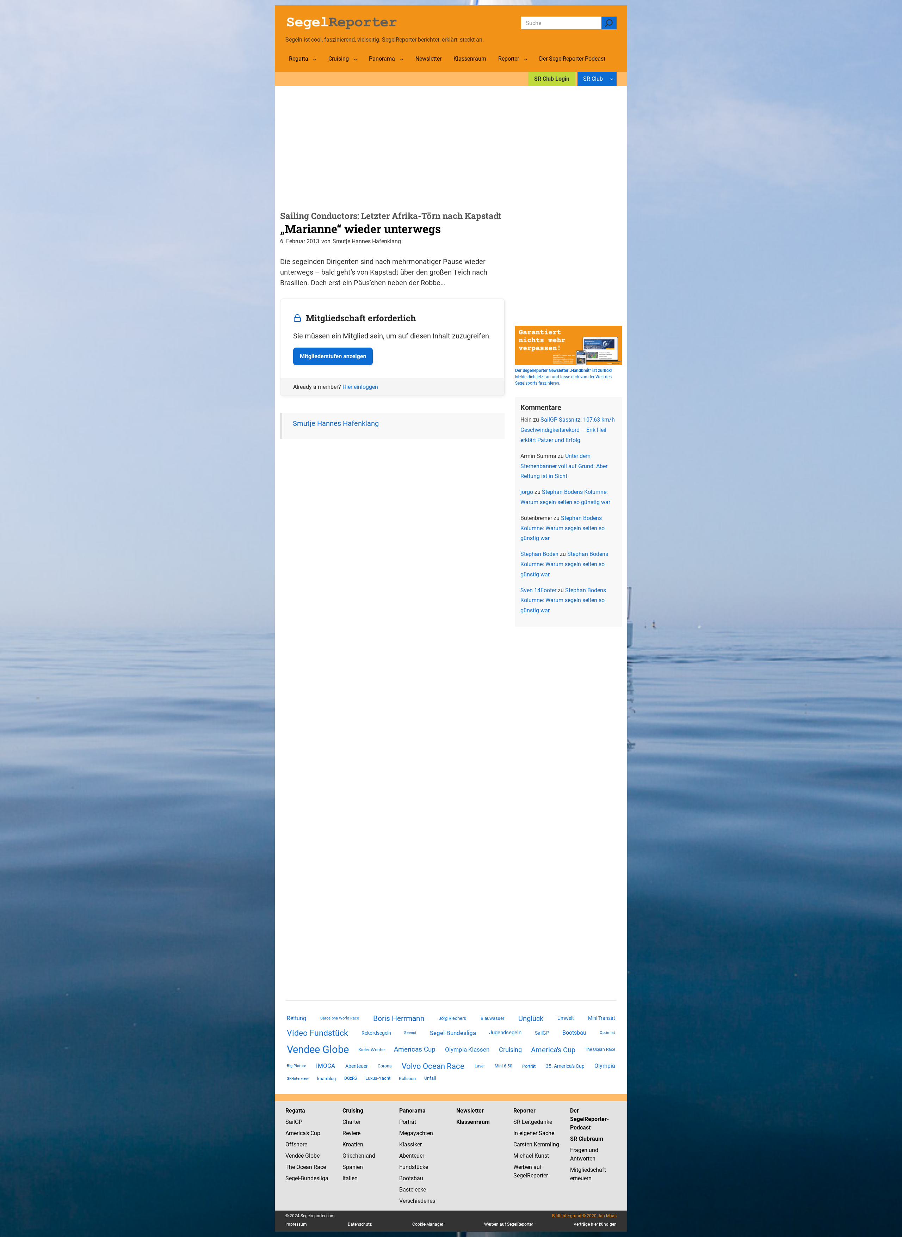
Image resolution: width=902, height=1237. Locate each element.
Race (319, 1167)
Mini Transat (601, 1018)
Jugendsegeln (505, 1032)
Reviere (351, 1133)
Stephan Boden (539, 554)
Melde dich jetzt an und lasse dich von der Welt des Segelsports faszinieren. (563, 377)
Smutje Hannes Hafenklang (336, 423)
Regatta (295, 1110)
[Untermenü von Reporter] (525, 59)
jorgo (526, 492)
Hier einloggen (360, 387)
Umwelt (565, 1018)
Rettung (296, 1018)
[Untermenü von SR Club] (611, 79)
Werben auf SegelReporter (508, 1224)
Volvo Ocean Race (433, 1066)
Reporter (524, 1110)
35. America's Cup (565, 1066)
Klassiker (410, 1144)
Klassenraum (473, 1122)
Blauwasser (492, 1018)
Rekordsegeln (376, 1033)
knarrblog (326, 1078)
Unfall (430, 1078)
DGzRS (350, 1078)
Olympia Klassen (467, 1049)
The (290, 1167)
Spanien (352, 1167)
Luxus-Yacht (377, 1078)
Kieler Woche (371, 1049)
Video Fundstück (317, 1033)
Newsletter (470, 1110)
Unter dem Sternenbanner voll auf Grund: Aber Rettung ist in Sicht (563, 466)
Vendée (294, 1155)
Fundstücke (413, 1167)
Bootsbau (574, 1033)
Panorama (412, 1110)
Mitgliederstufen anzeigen (333, 356)
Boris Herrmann (399, 1018)
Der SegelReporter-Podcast (589, 1119)
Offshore (296, 1144)
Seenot (410, 1032)
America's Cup (553, 1050)
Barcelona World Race (339, 1018)
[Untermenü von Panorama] (401, 59)
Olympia (604, 1066)
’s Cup (312, 1133)
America (295, 1133)
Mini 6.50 (503, 1066)
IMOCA (325, 1066)
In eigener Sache (533, 1133)
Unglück (530, 1018)
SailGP (542, 1033)
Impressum (296, 1224)
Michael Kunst (531, 1155)
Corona (385, 1066)
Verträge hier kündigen (595, 1224)
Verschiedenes (417, 1201)
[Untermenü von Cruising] (355, 59)
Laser (480, 1066)
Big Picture (296, 1066)
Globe (312, 1155)
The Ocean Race (600, 1049)
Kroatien (352, 1144)
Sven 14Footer (538, 590)
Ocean (304, 1167)
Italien (350, 1178)
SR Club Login (551, 78)
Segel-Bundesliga (453, 1032)
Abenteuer (356, 1066)
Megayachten (416, 1133)
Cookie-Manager (427, 1224)
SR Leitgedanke (532, 1122)
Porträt (529, 1066)
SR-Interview (298, 1078)
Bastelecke (412, 1189)
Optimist (607, 1032)
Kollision (407, 1078)
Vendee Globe (318, 1049)
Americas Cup (414, 1049)
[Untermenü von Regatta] (314, 59)
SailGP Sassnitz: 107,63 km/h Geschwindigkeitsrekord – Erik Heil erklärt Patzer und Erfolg (567, 429)
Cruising (510, 1049)
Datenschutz (360, 1224)
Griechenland (358, 1155)
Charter (351, 1122)
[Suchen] (609, 23)
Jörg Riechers (452, 1018)
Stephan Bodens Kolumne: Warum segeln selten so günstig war (562, 528)
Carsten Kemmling (536, 1144)
